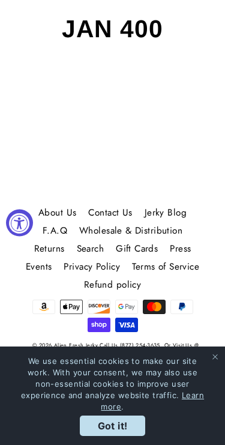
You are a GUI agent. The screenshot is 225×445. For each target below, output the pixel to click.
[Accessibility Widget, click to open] (19, 222)
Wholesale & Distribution (130, 230)
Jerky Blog (166, 212)
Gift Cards (137, 248)
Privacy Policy (92, 266)
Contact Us (110, 212)
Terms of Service (165, 266)
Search (90, 248)
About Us (57, 212)
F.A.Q (55, 230)
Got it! (113, 426)
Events (39, 266)
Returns (49, 248)
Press (180, 248)
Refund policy (113, 284)
